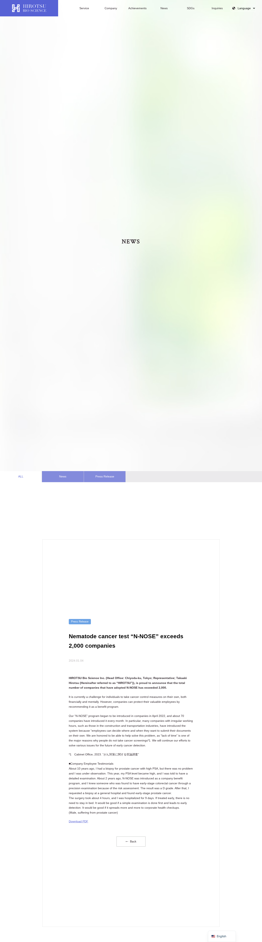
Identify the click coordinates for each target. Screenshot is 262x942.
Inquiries (217, 8)
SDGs (190, 8)
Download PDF (78, 821)
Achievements (137, 8)
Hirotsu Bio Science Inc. (29, 8)
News (164, 8)
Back (132, 841)
